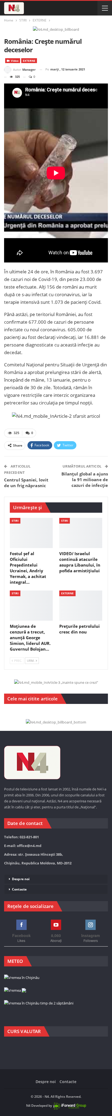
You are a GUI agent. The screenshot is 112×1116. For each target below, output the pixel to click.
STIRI (15, 521)
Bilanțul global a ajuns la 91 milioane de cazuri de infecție (84, 479)
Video (14, 61)
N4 (28, 1105)
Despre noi (21, 879)
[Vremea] (15, 990)
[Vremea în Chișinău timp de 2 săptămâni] (38, 1003)
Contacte (19, 889)
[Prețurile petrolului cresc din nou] (80, 606)
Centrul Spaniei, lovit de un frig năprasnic (26, 482)
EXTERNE (29, 61)
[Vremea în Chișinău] (21, 977)
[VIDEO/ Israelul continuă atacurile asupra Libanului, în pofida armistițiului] (80, 533)
